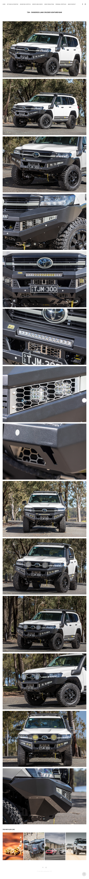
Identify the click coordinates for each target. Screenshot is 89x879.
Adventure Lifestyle (25, 4)
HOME (4, 4)
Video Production (49, 4)
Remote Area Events (37, 4)
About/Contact (72, 4)
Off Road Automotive (12, 4)
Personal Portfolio (61, 4)
